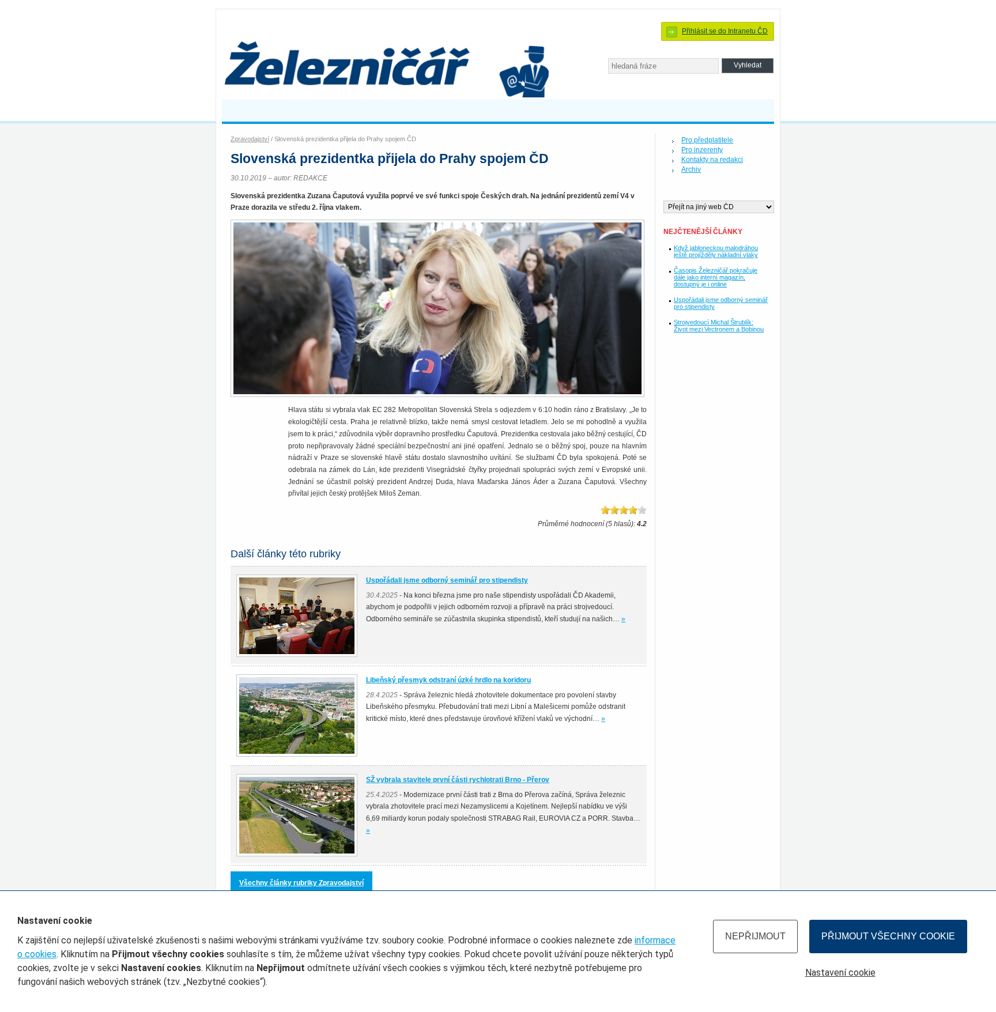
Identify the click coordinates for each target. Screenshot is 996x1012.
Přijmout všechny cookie (888, 936)
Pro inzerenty (702, 149)
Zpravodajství (250, 138)
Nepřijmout (755, 936)
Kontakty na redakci (712, 159)
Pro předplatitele (707, 140)
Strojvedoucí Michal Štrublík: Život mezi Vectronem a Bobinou (719, 326)
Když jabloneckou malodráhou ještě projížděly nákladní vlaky (716, 251)
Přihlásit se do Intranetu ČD (725, 31)
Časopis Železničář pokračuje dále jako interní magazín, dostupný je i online (715, 277)
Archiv (691, 169)
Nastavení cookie (840, 972)
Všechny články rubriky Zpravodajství (301, 882)
